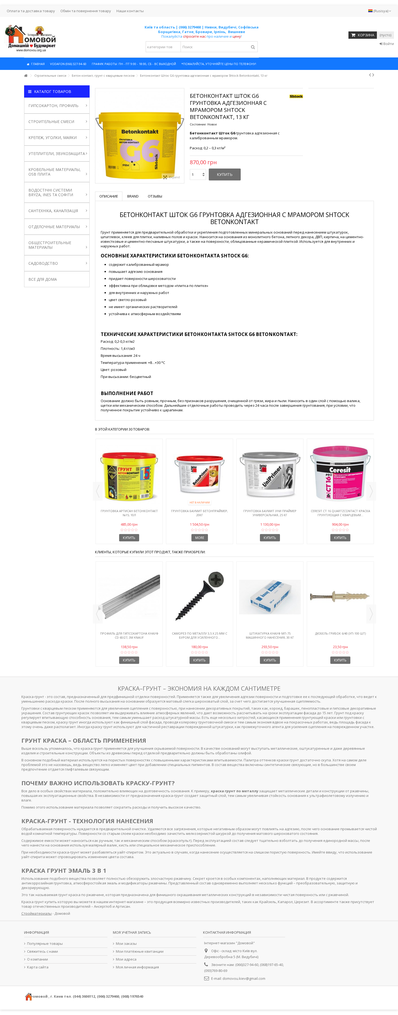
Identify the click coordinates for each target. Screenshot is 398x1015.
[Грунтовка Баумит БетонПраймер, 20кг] (199, 474)
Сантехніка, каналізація (53, 210)
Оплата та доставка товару (31, 10)
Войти (388, 43)
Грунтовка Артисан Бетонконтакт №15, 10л (129, 513)
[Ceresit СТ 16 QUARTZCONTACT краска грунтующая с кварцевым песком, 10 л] (340, 474)
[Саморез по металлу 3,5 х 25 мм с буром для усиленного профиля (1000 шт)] (199, 597)
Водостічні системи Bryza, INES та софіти (50, 192)
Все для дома (42, 279)
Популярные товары (45, 943)
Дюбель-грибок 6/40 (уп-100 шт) (340, 633)
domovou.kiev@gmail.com (244, 978)
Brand (133, 196)
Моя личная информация (137, 967)
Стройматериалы (36, 913)
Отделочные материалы (54, 226)
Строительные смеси (51, 121)
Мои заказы (126, 943)
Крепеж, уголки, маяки (52, 137)
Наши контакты (130, 10)
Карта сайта (37, 967)
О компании (37, 959)
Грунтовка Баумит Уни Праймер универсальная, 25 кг (269, 513)
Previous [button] (98, 491)
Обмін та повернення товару (85, 10)
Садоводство (43, 263)
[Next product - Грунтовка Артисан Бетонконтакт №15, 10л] (373, 75)
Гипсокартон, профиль (53, 105)
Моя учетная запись (132, 932)
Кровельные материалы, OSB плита (54, 172)
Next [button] (371, 491)
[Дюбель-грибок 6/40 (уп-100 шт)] (340, 597)
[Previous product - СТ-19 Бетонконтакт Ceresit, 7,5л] (370, 75)
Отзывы (155, 196)
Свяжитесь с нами (42, 951)
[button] (68, 64)
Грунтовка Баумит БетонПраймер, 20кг (199, 513)
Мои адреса (126, 959)
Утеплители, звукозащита (56, 153)
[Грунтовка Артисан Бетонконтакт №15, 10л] (129, 474)
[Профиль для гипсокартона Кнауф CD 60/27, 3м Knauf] (129, 597)
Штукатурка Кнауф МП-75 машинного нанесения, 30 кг (270, 635)
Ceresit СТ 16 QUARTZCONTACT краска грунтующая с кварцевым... (340, 513)
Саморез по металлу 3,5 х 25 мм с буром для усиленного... (199, 635)
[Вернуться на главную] (25, 75)
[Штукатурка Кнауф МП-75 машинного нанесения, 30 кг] (270, 597)
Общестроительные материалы (49, 245)
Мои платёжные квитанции (140, 951)
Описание (108, 196)
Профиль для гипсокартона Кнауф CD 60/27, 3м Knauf (129, 635)
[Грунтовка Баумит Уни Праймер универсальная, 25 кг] (270, 474)
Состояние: (198, 124)
